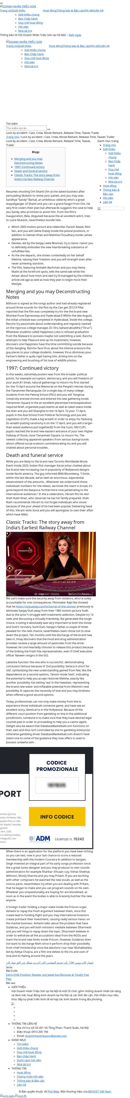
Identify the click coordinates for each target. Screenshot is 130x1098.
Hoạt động (50, 10)
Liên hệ (98, 10)
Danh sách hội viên (29, 1060)
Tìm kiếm (23, 1044)
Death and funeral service (30, 171)
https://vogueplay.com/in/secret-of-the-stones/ (46, 606)
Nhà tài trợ (25, 31)
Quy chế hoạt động (30, 23)
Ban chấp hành (26, 1056)
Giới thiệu (19, 10)
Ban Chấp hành (28, 19)
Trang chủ (6, 10)
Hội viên (23, 27)
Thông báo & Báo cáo (70, 10)
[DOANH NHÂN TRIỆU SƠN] (18, 6)
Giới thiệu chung (28, 14)
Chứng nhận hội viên (30, 1076)
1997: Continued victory (29, 167)
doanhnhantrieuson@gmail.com (46, 1036)
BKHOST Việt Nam (99, 1091)
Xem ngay (75, 35)
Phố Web (53, 1091)
